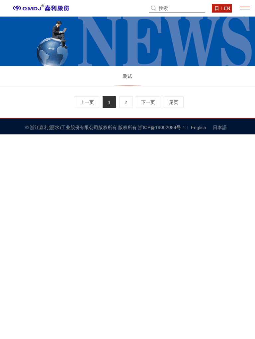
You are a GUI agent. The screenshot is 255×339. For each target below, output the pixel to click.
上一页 (87, 102)
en (227, 8)
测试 (127, 76)
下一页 (148, 102)
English (198, 127)
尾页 (173, 102)
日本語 (220, 127)
